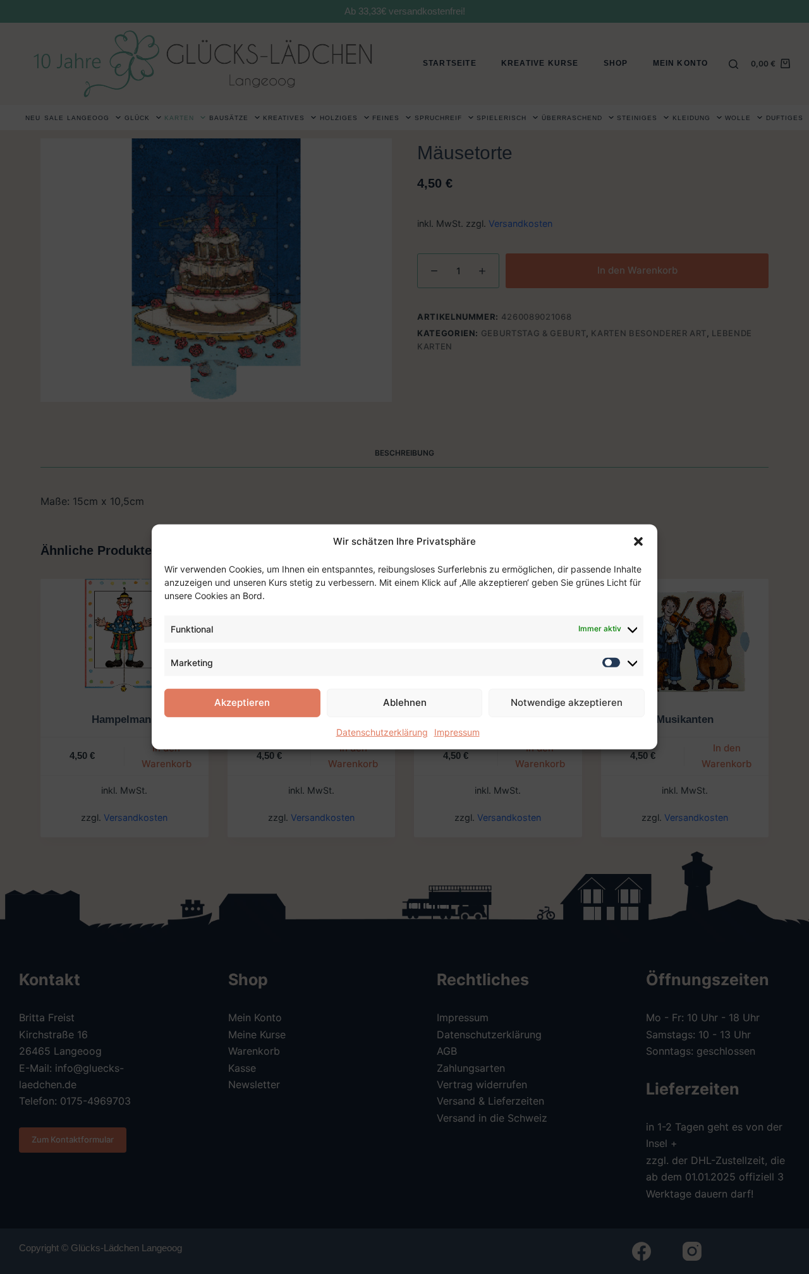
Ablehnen (405, 702)
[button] (638, 541)
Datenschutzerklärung (382, 732)
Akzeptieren (242, 702)
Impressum (457, 732)
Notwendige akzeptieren (567, 702)
